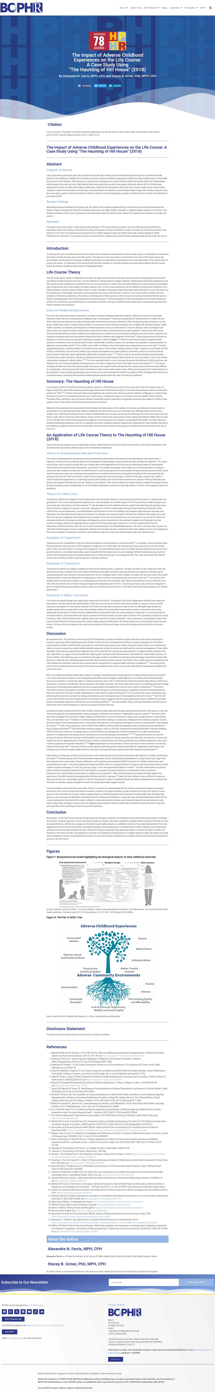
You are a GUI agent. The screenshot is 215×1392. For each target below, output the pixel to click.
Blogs (164, 8)
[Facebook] (4, 1311)
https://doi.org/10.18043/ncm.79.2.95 (71, 1085)
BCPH (203, 8)
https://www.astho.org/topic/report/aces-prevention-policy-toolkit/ (81, 1216)
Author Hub (135, 8)
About (122, 8)
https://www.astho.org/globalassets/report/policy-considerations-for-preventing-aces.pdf (107, 1130)
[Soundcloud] (41, 1311)
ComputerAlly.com (35, 1305)
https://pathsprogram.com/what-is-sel (114, 1205)
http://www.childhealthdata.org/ (65, 1118)
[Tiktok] (35, 1311)
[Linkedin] (23, 1311)
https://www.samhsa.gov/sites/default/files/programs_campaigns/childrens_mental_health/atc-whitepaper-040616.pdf (104, 1222)
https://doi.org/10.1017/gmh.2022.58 (117, 1175)
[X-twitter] (16, 1311)
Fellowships (190, 8)
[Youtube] (29, 1311)
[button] (210, 8)
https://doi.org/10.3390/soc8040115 (71, 1181)
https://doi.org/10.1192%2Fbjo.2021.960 (86, 1163)
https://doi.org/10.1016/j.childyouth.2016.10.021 (123, 1056)
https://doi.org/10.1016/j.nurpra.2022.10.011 (103, 1199)
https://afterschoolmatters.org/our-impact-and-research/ (118, 1202)
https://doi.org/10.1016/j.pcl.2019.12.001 (104, 1079)
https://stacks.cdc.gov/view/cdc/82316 (74, 1193)
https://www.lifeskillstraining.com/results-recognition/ (119, 1207)
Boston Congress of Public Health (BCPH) (45, 1325)
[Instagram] (10, 1311)
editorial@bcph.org (15, 1338)
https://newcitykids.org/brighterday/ (92, 1210)
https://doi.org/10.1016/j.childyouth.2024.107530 (76, 1231)
